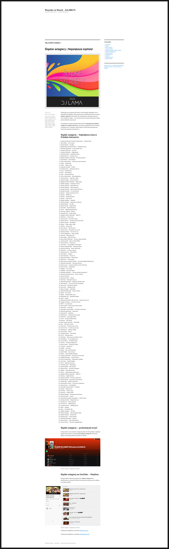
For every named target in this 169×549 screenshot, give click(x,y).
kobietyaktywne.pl (84, 534)
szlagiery (53, 124)
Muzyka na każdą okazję (49, 114)
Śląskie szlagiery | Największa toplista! (69, 49)
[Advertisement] (84, 30)
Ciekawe (107, 46)
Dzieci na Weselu (108, 47)
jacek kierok (51, 117)
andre (46, 116)
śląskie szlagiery (48, 124)
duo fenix (49, 116)
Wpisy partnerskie (109, 57)
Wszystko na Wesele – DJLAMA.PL (60, 10)
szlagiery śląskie (48, 125)
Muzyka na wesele (109, 53)
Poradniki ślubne (108, 54)
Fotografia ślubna (109, 49)
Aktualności (107, 44)
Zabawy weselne (108, 58)
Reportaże (107, 55)
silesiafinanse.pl (84, 530)
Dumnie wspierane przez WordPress (68, 543)
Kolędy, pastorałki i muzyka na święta (113, 50)
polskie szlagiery (51, 123)
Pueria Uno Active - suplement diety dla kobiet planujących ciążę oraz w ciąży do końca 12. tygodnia (114, 67)
